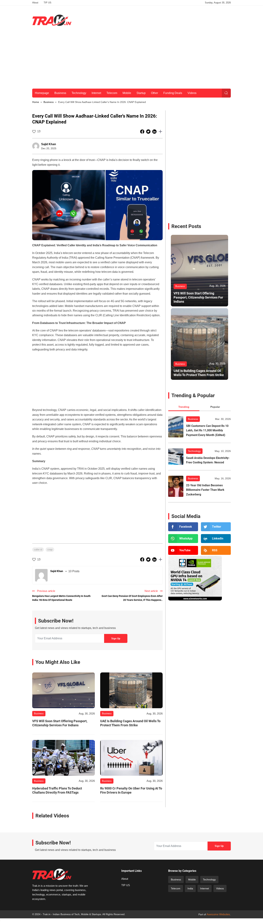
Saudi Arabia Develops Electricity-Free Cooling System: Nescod (208, 460)
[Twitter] (215, 526)
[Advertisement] (166, 19)
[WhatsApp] (183, 538)
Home (35, 102)
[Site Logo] (52, 20)
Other (154, 93)
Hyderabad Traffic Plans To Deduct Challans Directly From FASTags (57, 790)
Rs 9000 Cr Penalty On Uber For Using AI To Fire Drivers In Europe (131, 790)
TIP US (47, 2)
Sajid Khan (48, 144)
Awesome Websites (218, 914)
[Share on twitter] (148, 131)
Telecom (111, 93)
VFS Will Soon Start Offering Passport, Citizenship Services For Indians (59, 723)
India (190, 888)
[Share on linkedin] (154, 131)
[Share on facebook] (142, 131)
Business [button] (48, 102)
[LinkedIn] (215, 538)
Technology (79, 93)
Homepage (42, 93)
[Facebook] (183, 526)
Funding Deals (172, 93)
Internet (96, 93)
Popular (215, 406)
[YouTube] (183, 550)
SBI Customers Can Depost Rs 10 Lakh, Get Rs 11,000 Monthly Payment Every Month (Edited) (207, 430)
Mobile (127, 93)
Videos (191, 93)
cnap (49, 549)
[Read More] (63, 690)
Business (60, 93)
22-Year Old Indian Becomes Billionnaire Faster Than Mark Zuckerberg (205, 490)
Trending (183, 406)
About (35, 2)
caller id (38, 549)
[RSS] (215, 550)
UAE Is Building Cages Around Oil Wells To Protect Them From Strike (130, 723)
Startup (141, 93)
